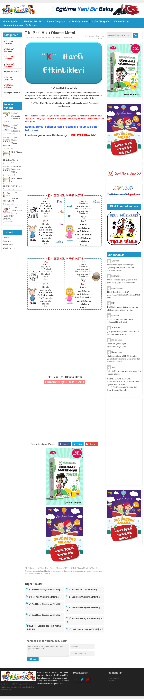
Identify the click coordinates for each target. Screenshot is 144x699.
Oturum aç (7, 237)
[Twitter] (82, 679)
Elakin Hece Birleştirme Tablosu (16, 169)
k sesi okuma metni (94, 570)
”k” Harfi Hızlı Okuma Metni (76, 568)
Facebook (65, 444)
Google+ (92, 444)
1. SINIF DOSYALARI (31, 21)
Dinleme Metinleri (13, 25)
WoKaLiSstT (116, 327)
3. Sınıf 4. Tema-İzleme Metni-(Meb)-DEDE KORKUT (12, 213)
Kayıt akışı (7, 241)
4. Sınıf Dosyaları (101, 21)
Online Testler (121, 21)
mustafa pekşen (117, 288)
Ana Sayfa (11, 21)
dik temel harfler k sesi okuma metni (51, 570)
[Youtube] (87, 679)
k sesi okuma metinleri (77, 570)
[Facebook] (76, 679)
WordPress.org (9, 248)
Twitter (79, 444)
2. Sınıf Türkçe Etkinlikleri (16, 128)
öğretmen (115, 260)
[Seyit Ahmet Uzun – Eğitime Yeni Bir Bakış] (18, 9)
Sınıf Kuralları (114, 677)
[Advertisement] (64, 168)
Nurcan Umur (116, 339)
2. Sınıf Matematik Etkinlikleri (16, 116)
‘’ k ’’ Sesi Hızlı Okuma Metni (64, 377)
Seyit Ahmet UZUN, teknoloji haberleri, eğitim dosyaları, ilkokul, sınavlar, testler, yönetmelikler (17, 687)
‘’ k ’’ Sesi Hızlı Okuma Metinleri (49, 568)
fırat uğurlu (116, 275)
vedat (113, 367)
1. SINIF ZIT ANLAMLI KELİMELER (12, 196)
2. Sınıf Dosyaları (55, 21)
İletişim (33, 25)
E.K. (113, 303)
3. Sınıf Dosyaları (78, 21)
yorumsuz (90, 36)
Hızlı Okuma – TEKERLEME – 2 (12, 156)
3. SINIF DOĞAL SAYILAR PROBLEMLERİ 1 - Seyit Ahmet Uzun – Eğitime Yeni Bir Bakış (123, 381)
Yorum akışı (8, 244)
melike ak (115, 315)
